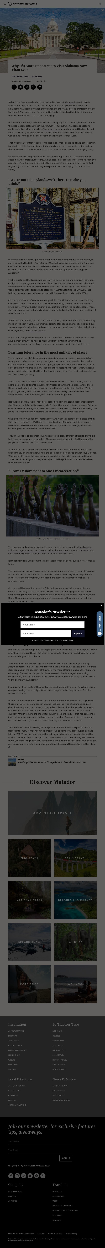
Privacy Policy (68, 640)
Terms (56, 640)
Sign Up (78, 633)
